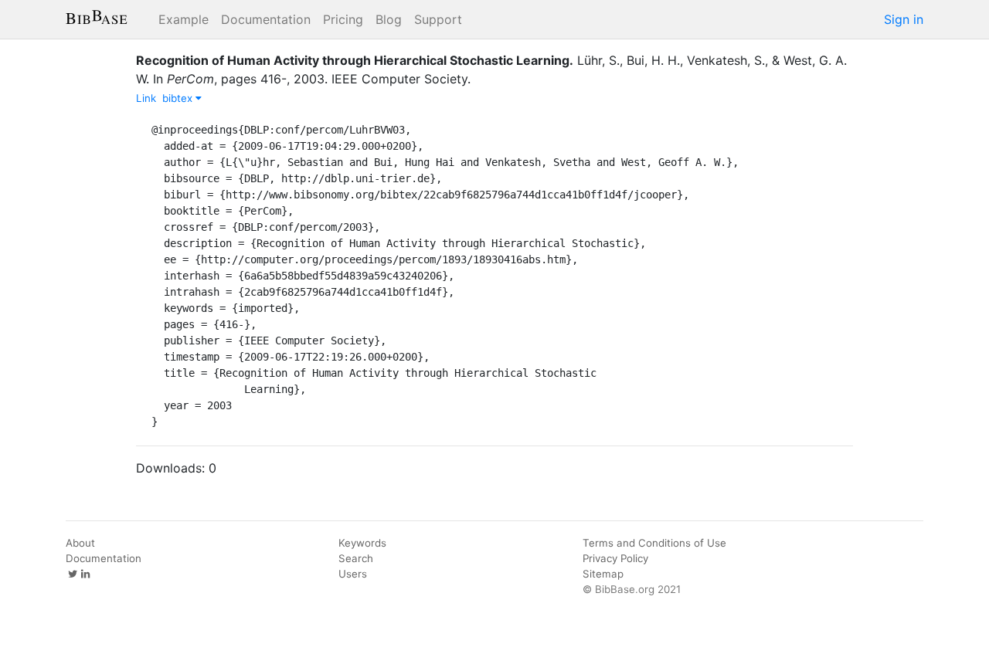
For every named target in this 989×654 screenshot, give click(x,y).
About (80, 543)
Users (352, 574)
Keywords (362, 543)
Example (183, 19)
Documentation (266, 19)
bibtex (178, 98)
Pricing (343, 19)
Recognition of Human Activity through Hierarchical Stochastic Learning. (354, 60)
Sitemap (603, 574)
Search (355, 558)
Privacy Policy (615, 558)
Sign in (903, 19)
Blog (389, 19)
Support (438, 19)
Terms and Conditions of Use (654, 543)
